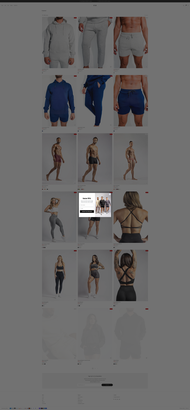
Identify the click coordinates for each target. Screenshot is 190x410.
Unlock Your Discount (87, 211)
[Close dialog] (110, 194)
